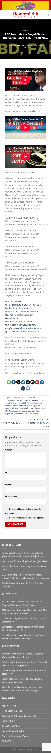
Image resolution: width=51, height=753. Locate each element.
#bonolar (37, 305)
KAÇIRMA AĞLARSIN (11, 423)
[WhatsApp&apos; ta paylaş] (9, 382)
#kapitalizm (10, 315)
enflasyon (22, 406)
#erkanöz (34, 311)
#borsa (24, 331)
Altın (33, 398)
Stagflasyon (8, 414)
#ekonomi (15, 331)
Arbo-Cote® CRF (9, 706)
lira (43, 408)
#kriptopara (24, 308)
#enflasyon (22, 328)
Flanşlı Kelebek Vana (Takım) (15, 736)
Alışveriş (9, 698)
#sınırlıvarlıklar (23, 325)
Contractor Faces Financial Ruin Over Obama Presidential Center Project (23, 629)
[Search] (48, 14)
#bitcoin (9, 301)
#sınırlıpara (10, 325)
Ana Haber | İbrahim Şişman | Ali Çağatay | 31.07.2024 (38, 423)
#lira (34, 325)
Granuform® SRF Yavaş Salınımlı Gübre (20, 716)
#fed (15, 301)
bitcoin (19, 400)
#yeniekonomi (11, 318)
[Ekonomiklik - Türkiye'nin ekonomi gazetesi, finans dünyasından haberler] (25, 15)
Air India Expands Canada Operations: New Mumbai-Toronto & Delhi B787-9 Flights (22, 689)
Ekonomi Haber (13, 545)
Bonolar (35, 400)
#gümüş (28, 305)
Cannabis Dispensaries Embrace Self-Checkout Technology (24, 672)
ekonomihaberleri (34, 403)
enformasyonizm (33, 406)
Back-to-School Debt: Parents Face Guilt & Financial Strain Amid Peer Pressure (21, 603)
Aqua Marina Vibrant (11, 726)
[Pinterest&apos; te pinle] (37, 382)
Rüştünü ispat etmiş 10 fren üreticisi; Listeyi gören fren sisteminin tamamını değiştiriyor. (23, 555)
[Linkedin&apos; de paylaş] (42, 382)
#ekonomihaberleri (14, 321)
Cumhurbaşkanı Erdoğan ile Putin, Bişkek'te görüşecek (22, 585)
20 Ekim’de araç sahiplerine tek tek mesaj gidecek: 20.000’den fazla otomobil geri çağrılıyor (25, 576)
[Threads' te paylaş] (28, 382)
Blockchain (27, 400)
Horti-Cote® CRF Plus (12, 711)
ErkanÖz (7, 408)
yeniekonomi (19, 414)
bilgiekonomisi (10, 400)
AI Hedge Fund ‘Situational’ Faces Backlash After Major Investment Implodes (25, 612)
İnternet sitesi (11, 497)
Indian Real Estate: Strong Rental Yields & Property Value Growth (22, 681)
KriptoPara (37, 408)
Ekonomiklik (11, 45)
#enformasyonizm (25, 315)
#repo (15, 308)
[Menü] (3, 15)
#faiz (20, 301)
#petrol (15, 305)
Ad (7, 472)
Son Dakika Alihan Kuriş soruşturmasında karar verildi (24, 568)
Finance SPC (11, 593)
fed (16, 408)
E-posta (9, 485)
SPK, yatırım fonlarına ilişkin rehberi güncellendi (25, 561)
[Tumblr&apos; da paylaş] (23, 388)
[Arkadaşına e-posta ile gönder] (32, 382)
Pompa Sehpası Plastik (13, 731)
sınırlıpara (23, 411)
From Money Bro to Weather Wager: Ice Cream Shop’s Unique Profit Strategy (23, 637)
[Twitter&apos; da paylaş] (23, 382)
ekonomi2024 (22, 403)
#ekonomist (29, 321)
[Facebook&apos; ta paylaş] (13, 382)
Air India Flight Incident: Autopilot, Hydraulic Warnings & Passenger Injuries (23, 655)
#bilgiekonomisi (12, 311)
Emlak (15, 406)
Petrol (11, 411)
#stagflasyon (11, 328)
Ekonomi (12, 403)
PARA (6, 411)
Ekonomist (8, 406)
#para (7, 331)
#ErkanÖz (25, 311)
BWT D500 (6, 741)
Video (25, 31)
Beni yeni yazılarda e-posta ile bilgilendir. (27, 518)
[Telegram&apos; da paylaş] (28, 388)
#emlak (8, 308)
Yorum (8, 450)
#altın (22, 305)
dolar (6, 403)
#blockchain (33, 331)
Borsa (41, 400)
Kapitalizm (28, 408)
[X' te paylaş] (18, 382)
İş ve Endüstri (12, 646)
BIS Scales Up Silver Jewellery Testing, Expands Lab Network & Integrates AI (24, 664)
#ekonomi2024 (35, 328)
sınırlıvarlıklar (32, 411)
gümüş (21, 408)
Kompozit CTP (8, 721)
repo (16, 411)
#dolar (8, 305)
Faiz (13, 408)
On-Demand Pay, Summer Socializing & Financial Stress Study (25, 620)
